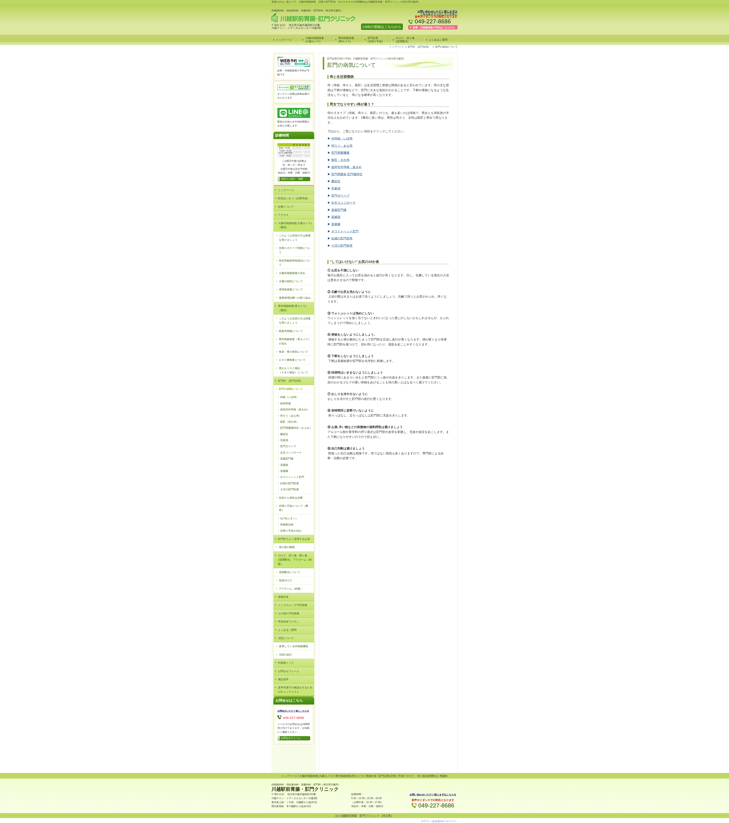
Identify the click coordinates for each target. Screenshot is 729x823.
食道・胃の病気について (293, 351)
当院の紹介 (285, 654)
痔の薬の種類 (287, 547)
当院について (286, 638)
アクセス (283, 214)
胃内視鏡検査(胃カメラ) (346, 39)
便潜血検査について (291, 289)
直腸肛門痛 (286, 458)
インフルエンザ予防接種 (292, 605)
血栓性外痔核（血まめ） (294, 409)
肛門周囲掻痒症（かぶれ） (296, 427)
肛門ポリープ (288, 446)
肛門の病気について (291, 388)
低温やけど (285, 580)
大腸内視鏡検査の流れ (292, 273)
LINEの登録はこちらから (382, 27)
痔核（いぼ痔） (289, 397)
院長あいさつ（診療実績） (294, 198)
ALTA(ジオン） (289, 518)
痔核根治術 (286, 524)
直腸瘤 (284, 470)
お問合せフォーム (288, 671)
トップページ (284, 39)
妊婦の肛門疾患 (289, 483)
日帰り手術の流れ (290, 530)
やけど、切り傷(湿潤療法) (405, 39)
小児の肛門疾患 (289, 489)
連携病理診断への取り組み (295, 297)
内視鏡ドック (286, 662)
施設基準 (283, 679)
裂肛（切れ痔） (289, 421)
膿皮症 (284, 434)
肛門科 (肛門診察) (291, 380)
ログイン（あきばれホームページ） (439, 821)
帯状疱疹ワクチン (288, 621)
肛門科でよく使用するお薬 (294, 538)
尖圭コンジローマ (290, 452)
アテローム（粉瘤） (291, 588)
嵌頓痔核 (285, 403)
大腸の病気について (291, 281)
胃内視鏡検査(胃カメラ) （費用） (293, 308)
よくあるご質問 (438, 39)
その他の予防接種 (288, 613)
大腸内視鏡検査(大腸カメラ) (314, 39)
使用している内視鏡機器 (293, 646)
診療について (286, 206)
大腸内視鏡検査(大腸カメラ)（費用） (295, 225)
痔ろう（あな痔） (290, 415)
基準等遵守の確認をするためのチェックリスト (295, 689)
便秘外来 (283, 596)
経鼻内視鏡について (291, 331)
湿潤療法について (289, 572)
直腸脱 (284, 464)
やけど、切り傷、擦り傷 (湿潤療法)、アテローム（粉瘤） (295, 560)
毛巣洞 (284, 440)
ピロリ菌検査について (292, 359)
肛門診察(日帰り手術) (375, 39)
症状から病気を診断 (291, 497)
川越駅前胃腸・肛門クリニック (305, 789)
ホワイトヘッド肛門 (292, 477)
